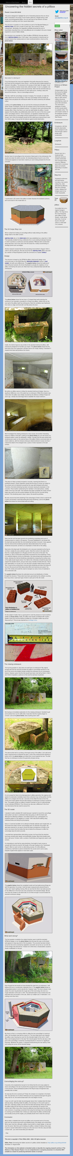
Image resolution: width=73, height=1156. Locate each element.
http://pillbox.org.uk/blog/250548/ (57, 1142)
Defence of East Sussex (12, 2)
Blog (30, 2)
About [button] (24, 2)
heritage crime (33, 620)
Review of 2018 (59, 70)
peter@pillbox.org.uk (61, 18)
